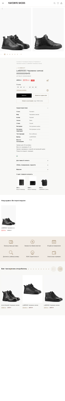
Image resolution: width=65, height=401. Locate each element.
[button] (5, 54)
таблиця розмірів (21, 90)
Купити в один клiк (41, 95)
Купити (24, 95)
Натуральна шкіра (34, 126)
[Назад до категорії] (2, 8)
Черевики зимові (34, 114)
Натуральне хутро (34, 129)
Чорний (31, 117)
